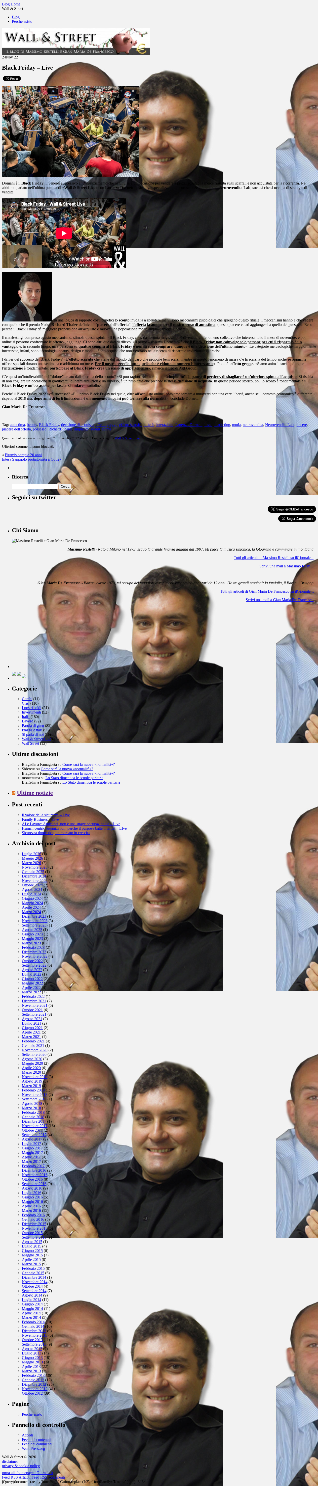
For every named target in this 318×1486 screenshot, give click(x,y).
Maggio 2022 (32, 983)
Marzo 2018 (31, 1108)
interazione (164, 425)
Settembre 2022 (34, 965)
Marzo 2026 (31, 863)
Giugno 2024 (32, 898)
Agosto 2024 (32, 889)
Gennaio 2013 (33, 1380)
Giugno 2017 (32, 1148)
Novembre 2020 (34, 1050)
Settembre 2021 (34, 1014)
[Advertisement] (49, 637)
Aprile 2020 (31, 1068)
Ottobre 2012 (32, 1393)
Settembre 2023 (34, 925)
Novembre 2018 (34, 1094)
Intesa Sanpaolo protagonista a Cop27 (31, 459)
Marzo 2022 (31, 992)
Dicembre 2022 (34, 952)
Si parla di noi (33, 734)
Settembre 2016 (34, 1184)
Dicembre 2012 (34, 1384)
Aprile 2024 (31, 907)
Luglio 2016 (31, 1193)
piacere (301, 425)
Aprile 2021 (31, 1032)
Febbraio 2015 (33, 1268)
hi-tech (149, 425)
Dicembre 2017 (34, 1121)
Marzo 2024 (31, 912)
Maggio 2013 (32, 1362)
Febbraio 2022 (33, 996)
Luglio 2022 (31, 974)
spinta (106, 429)
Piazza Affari (32, 730)
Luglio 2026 (31, 854)
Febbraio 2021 (33, 1041)
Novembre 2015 (34, 1228)
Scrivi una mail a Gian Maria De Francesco (280, 600)
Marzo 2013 (31, 1371)
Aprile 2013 (31, 1366)
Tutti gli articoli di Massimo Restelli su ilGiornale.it (274, 558)
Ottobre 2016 (32, 1179)
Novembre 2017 (34, 1126)
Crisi (25, 703)
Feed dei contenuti (36, 1439)
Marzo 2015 (31, 1264)
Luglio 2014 (31, 1300)
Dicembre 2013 (34, 1331)
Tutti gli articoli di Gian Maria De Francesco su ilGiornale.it (267, 591)
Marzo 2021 (31, 1037)
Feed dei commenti (37, 1444)
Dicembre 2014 (34, 1277)
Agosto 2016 (32, 1188)
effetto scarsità (130, 425)
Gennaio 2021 (33, 1045)
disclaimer (10, 1461)
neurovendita (253, 425)
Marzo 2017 (31, 1161)
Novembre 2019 (34, 1077)
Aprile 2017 (31, 1157)
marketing (222, 425)
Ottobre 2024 (32, 885)
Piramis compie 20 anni (23, 455)
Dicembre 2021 (34, 1001)
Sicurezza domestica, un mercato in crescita (56, 833)
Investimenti (31, 712)
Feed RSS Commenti (48, 1477)
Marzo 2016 (31, 1210)
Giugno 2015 (32, 1250)
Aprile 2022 (31, 987)
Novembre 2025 (34, 867)
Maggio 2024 (32, 903)
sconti (95, 429)
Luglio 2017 (31, 1143)
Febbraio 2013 (33, 1375)
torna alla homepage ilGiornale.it (27, 1473)
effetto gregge (106, 425)
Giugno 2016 (32, 1197)
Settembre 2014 (34, 1291)
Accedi (27, 1435)
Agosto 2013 (32, 1349)
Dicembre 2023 (34, 916)
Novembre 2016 (34, 1175)
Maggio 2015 (32, 1255)
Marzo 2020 (31, 1072)
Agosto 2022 (32, 970)
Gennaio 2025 (33, 872)
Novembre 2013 (34, 1335)
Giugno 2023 (32, 934)
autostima (17, 425)
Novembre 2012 (34, 1389)
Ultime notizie (35, 793)
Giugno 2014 (32, 1304)
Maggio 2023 (32, 938)
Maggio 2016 (32, 1201)
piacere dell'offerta (16, 429)
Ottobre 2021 (32, 1010)
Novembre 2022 (34, 956)
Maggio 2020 (32, 1063)
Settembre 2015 (34, 1237)
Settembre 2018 (34, 1099)
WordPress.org (33, 1448)
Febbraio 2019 (33, 1090)
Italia (26, 717)
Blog (16, 17)
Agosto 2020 (32, 1059)
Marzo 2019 (31, 1086)
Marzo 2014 (31, 1317)
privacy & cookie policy (21, 1466)
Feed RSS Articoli (16, 1477)
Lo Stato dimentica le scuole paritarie (74, 778)
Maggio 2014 (32, 1308)
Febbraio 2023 (33, 947)
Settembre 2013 (34, 1344)
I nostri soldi (31, 708)
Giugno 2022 (32, 979)
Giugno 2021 (32, 1028)
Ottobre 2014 (32, 1286)
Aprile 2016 (31, 1206)
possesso (39, 429)
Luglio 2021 (31, 1023)
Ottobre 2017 (32, 1130)
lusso (208, 425)
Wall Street (30, 743)
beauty (32, 425)
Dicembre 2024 (34, 876)
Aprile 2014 (31, 1313)
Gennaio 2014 (33, 1326)
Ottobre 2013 (32, 1340)
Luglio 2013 (31, 1353)
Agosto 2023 (32, 930)
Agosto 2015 (32, 1242)
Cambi (27, 699)
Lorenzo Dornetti (188, 425)
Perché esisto (22, 21)
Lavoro (27, 721)
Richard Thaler (60, 429)
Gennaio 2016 (33, 1219)
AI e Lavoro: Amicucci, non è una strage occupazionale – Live (71, 824)
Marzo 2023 (31, 943)
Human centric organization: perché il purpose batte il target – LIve (74, 828)
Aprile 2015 (31, 1259)
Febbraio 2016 (33, 1215)
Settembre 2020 (34, 1054)
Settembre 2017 (34, 1135)
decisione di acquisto (77, 425)
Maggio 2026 (32, 858)
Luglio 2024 (31, 894)
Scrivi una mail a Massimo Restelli (286, 566)
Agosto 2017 (32, 1139)
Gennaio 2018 (33, 1117)
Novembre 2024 (34, 880)
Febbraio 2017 (33, 1166)
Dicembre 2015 (34, 1224)
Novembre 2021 (34, 1005)
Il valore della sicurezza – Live (46, 815)
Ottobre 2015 (32, 1233)
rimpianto (81, 429)
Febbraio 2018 (33, 1112)
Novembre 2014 (34, 1282)
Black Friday (49, 425)
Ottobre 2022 (32, 961)
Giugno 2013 (32, 1357)
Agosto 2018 (32, 1103)
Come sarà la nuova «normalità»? (88, 764)
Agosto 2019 (32, 1081)
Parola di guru (33, 725)
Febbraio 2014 (33, 1322)
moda (236, 425)
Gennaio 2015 (33, 1273)
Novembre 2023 (34, 921)
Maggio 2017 (32, 1152)
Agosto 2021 (32, 1019)
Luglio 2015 (31, 1246)
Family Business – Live (40, 819)
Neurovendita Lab (279, 425)
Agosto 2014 (32, 1295)
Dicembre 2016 (34, 1170)
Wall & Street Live (127, 438)
